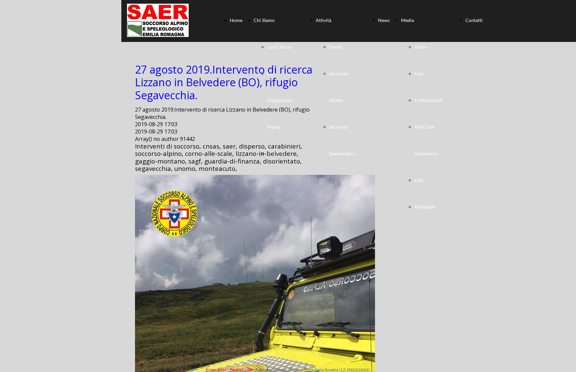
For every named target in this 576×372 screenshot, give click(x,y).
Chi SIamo (264, 20)
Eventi (335, 47)
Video (420, 47)
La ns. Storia (279, 47)
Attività (323, 20)
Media (407, 20)
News (384, 20)
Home (236, 20)
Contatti (474, 20)
